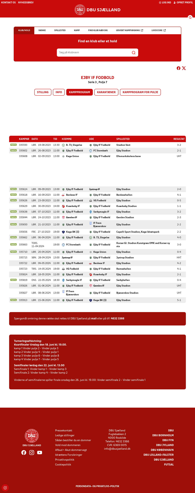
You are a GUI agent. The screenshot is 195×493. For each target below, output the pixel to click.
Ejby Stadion (123, 151)
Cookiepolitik (63, 464)
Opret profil (185, 3)
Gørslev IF (71, 218)
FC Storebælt (100, 151)
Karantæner (106, 92)
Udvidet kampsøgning (128, 30)
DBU (171, 430)
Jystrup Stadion (125, 258)
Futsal (169, 464)
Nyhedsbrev (26, 3)
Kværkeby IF (73, 206)
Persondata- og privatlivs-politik (97, 486)
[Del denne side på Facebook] (178, 68)
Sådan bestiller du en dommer (73, 440)
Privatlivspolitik (64, 460)
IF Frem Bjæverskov (99, 224)
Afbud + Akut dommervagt (71, 450)
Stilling (43, 92)
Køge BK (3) (72, 232)
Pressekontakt (63, 430)
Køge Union (72, 156)
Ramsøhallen (123, 269)
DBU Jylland (165, 445)
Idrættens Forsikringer (68, 455)
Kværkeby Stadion (126, 206)
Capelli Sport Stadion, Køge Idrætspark (137, 232)
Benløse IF (72, 195)
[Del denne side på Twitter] (184, 68)
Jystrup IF (94, 189)
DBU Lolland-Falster (159, 455)
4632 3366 (117, 318)
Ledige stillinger (64, 435)
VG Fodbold (99, 201)
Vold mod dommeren (67, 445)
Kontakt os (8, 3)
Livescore (157, 30)
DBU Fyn (168, 440)
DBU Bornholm (163, 435)
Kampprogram (79, 92)
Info (59, 92)
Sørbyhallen (123, 280)
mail (94, 318)
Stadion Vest (123, 145)
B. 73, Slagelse (74, 145)
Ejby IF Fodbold (101, 145)
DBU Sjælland (164, 460)
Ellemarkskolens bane (128, 156)
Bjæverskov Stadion (127, 293)
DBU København (162, 450)
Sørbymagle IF (101, 212)
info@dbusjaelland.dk (117, 449)
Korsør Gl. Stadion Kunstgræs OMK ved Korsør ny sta (143, 245)
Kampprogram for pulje (140, 92)
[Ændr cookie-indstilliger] (5, 487)
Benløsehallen (124, 195)
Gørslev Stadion (125, 218)
